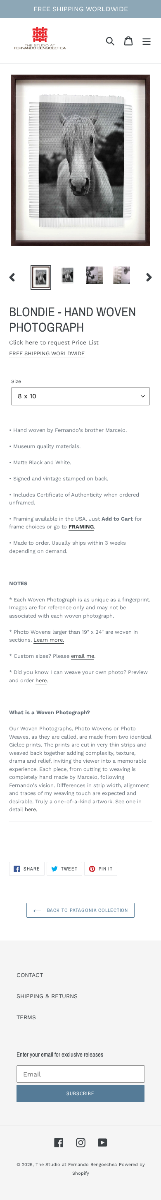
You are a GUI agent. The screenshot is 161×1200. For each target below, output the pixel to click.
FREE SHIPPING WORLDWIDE (47, 353)
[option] (41, 277)
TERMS (26, 1017)
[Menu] (146, 41)
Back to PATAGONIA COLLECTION (86, 910)
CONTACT (30, 975)
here (41, 680)
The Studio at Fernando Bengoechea (76, 1164)
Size (16, 381)
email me (82, 656)
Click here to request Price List (54, 342)
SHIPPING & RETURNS (47, 996)
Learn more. (48, 640)
